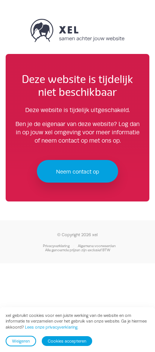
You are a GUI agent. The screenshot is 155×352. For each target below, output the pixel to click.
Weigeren (21, 341)
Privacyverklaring (56, 246)
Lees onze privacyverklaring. (51, 327)
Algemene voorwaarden (97, 246)
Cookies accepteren (67, 341)
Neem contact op (77, 171)
